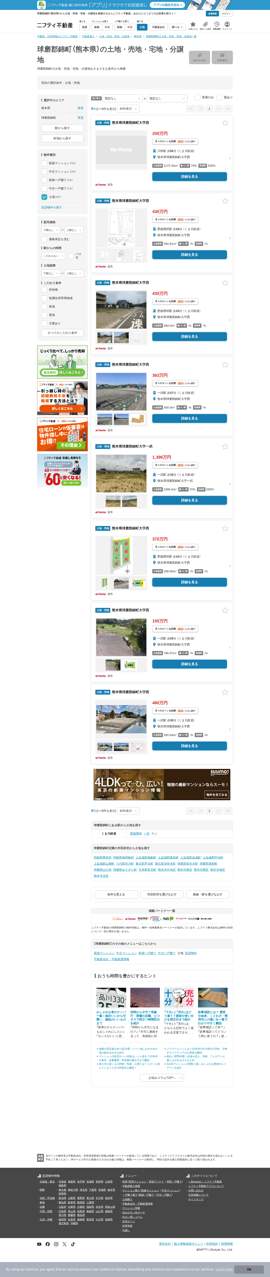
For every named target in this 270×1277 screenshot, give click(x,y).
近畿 (42, 1206)
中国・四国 (46, 1211)
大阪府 (62, 1206)
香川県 (62, 1215)
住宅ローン (128, 1221)
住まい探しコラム (132, 1217)
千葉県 (93, 1189)
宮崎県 (109, 1219)
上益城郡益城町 (190, 857)
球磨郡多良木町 (187, 863)
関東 (42, 1189)
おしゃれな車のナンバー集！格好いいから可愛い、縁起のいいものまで (111, 1017)
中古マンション (126, 953)
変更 (81, 108)
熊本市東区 (184, 869)
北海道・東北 (47, 1181)
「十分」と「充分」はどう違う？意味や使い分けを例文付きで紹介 (179, 1015)
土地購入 (127, 1199)
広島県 (62, 1211)
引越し (126, 1230)
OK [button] (249, 1269)
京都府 (81, 1206)
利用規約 (212, 1243)
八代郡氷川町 (125, 863)
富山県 (90, 1198)
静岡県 (81, 1202)
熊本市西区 (201, 869)
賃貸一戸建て (174, 1181)
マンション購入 (131, 1190)
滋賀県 (90, 1206)
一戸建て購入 (130, 1194)
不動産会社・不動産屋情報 (111, 959)
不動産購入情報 (131, 1186)
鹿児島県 (64, 1223)
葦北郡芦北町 (144, 863)
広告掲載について (198, 1194)
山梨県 (72, 1198)
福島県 (62, 1185)
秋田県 (99, 1181)
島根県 (90, 1211)
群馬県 (62, 1193)
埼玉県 (83, 1189)
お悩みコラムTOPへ (161, 1077)
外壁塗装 (127, 1225)
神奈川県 (73, 1189)
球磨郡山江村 (103, 869)
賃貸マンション (137, 1181)
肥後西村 (136, 833)
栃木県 (111, 1189)
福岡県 (62, 1219)
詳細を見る (189, 176)
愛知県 (62, 1202)
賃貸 (124, 1181)
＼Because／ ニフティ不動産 (205, 1181)
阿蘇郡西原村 (103, 857)
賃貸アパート (156, 1181)
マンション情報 (131, 1208)
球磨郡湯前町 (208, 863)
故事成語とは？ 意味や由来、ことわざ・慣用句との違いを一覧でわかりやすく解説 (213, 1017)
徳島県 (109, 1211)
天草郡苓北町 (147, 869)
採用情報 (227, 1243)
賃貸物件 (191, 953)
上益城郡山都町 (104, 863)
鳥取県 (81, 1211)
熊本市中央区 (167, 869)
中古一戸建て (167, 953)
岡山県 (72, 1211)
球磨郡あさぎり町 (125, 869)
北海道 (62, 1181)
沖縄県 (74, 1223)
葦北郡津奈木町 (165, 863)
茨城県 (102, 1189)
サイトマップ (196, 1199)
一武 (147, 833)
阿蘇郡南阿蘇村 (123, 857)
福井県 (109, 1198)
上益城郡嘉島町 (168, 857)
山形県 (109, 1181)
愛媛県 (72, 1215)
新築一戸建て (147, 953)
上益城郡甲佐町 (213, 857)
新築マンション (104, 953)
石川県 (99, 1198)
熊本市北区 (101, 876)
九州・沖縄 (46, 1219)
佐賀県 (72, 1219)
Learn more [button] (224, 1269)
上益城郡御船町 (146, 857)
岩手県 (81, 1181)
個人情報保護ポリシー (188, 1243)
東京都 (62, 1189)
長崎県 (81, 1219)
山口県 (99, 1211)
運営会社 (165, 1243)
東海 (42, 1202)
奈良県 (99, 1206)
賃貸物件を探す (51, 207)
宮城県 (90, 1181)
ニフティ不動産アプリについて (206, 1186)
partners (86, 1269)
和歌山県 (110, 1206)
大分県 (99, 1219)
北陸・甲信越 (47, 1198)
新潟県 (62, 1198)
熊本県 (90, 1219)
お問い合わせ (196, 1190)
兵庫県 (72, 1206)
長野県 (81, 1198)
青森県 (72, 1181)
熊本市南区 (217, 869)
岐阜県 (72, 1202)
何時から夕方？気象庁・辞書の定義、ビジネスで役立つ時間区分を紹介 (145, 1017)
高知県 (81, 1215)
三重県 (90, 1202)
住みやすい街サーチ (133, 1212)
